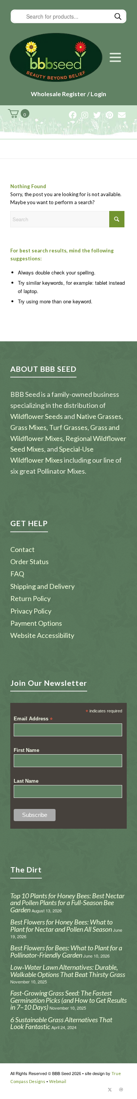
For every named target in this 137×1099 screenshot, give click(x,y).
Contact (22, 549)
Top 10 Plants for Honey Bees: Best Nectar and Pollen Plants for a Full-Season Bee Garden (67, 902)
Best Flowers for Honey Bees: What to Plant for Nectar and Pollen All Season (61, 925)
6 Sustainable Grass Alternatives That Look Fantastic (61, 1023)
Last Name (26, 781)
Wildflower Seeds (36, 416)
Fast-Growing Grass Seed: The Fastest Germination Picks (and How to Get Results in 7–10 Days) (68, 1000)
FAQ (17, 573)
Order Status (29, 561)
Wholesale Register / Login (68, 93)
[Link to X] (109, 1089)
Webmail (57, 1081)
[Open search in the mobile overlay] (68, 16)
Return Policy (30, 598)
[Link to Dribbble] (121, 1089)
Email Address (33, 719)
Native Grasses (98, 416)
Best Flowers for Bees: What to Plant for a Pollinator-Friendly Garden (66, 951)
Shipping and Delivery (42, 586)
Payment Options (36, 623)
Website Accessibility (42, 635)
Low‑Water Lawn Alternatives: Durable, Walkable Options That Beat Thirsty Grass (67, 970)
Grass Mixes (28, 427)
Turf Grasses (68, 427)
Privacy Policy (30, 611)
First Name (26, 750)
